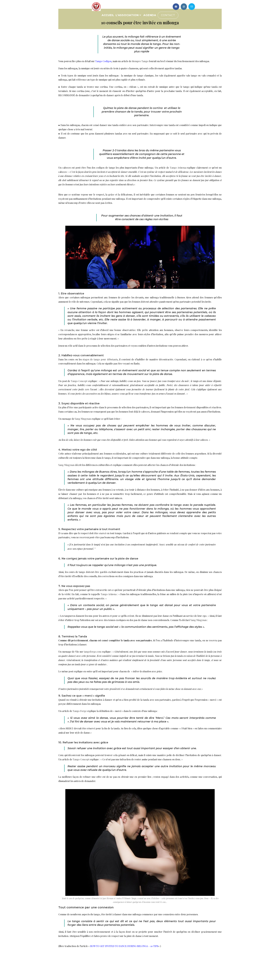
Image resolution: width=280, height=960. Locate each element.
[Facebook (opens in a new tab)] (176, 6)
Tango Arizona (109, 594)
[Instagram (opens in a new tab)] (184, 6)
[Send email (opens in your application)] (191, 6)
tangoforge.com (92, 651)
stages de (88, 359)
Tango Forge (80, 711)
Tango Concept (81, 759)
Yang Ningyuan (83, 418)
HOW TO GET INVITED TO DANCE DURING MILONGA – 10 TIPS (124, 946)
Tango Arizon (177, 167)
